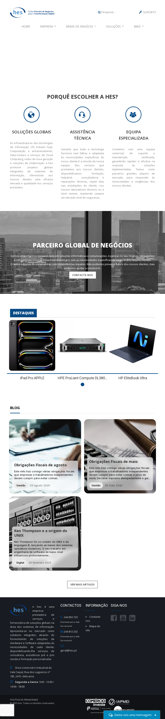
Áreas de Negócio (79, 26)
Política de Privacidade (24, 699)
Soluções (113, 26)
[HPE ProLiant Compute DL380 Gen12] (82, 345)
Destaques (23, 312)
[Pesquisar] (99, 12)
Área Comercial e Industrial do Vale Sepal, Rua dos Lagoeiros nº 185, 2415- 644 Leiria (31, 672)
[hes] (32, 12)
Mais (137, 26)
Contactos (70, 605)
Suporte (149, 12)
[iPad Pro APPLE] (32, 345)
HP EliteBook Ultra (133, 378)
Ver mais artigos (82, 584)
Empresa (46, 26)
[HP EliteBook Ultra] (133, 345)
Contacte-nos (82, 275)
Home (26, 26)
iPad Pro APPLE (32, 378)
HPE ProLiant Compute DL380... (82, 378)
